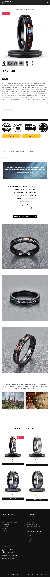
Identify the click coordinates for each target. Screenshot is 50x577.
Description (6, 151)
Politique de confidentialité (32, 524)
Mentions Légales (5, 524)
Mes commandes (30, 537)
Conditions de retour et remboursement (34, 526)
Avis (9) (31, 151)
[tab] (6, 151)
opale (7, 144)
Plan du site (4, 530)
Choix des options (37, 465)
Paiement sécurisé (30, 522)
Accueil (17, 9)
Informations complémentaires (19, 151)
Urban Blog (4, 528)
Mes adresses (29, 539)
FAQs (3, 520)
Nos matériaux (29, 520)
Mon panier (29, 541)
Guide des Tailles (5, 518)
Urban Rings (9, 1)
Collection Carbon (24, 9)
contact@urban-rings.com (10, 558)
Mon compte (29, 535)
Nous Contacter (5, 526)
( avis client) (9, 74)
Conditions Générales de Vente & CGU (9, 522)
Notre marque (29, 518)
